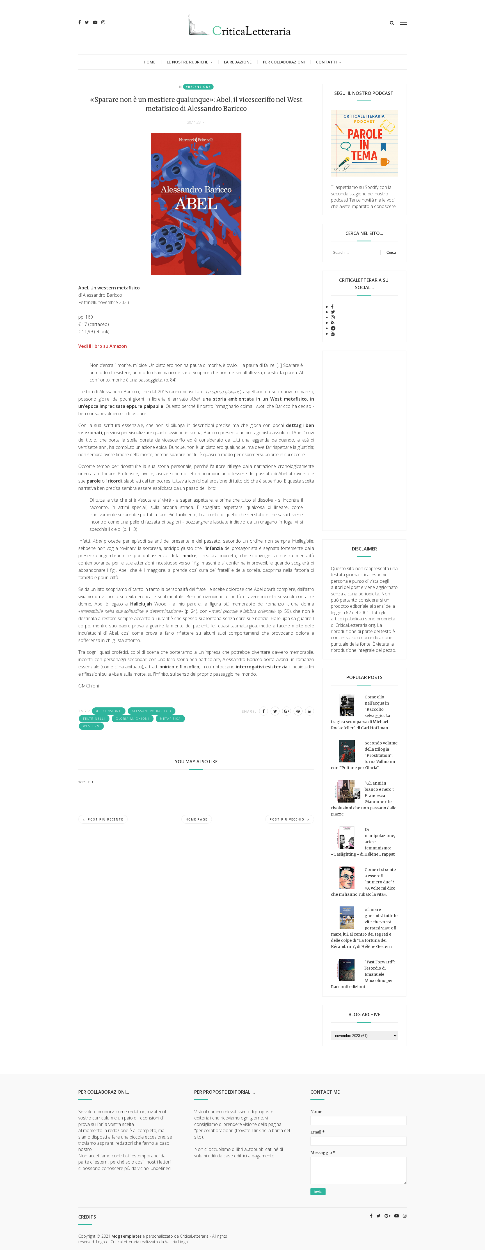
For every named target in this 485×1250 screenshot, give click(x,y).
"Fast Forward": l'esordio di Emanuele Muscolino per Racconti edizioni (363, 974)
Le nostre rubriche (187, 62)
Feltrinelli (94, 719)
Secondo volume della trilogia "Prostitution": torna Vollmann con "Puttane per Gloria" (364, 755)
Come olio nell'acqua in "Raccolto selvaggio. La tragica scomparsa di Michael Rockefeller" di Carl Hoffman (360, 712)
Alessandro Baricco (151, 711)
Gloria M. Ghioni (132, 719)
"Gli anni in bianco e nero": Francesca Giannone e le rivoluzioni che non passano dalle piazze (363, 799)
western (91, 726)
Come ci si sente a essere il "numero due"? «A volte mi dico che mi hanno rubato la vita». (363, 882)
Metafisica (170, 719)
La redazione (238, 62)
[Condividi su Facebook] (263, 711)
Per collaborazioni (284, 62)
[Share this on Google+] (286, 711)
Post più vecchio (287, 819)
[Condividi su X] (275, 711)
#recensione (198, 87)
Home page (196, 819)
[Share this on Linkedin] (309, 711)
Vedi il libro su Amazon (102, 346)
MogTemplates (126, 1236)
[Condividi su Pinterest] (298, 711)
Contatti (326, 62)
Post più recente (105, 819)
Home (149, 62)
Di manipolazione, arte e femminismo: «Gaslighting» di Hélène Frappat (363, 842)
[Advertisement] (364, 441)
